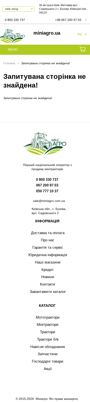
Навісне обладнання (47, 347)
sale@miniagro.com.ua (49, 201)
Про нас (47, 240)
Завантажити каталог (48, 292)
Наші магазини (48, 262)
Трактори (47, 332)
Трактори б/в (48, 339)
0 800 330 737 (15, 20)
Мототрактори (48, 317)
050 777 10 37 (47, 191)
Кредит (48, 270)
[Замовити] (83, 49)
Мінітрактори (48, 325)
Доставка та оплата (47, 233)
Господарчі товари (47, 361)
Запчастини (48, 354)
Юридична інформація (47, 255)
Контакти (47, 284)
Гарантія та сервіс (47, 247)
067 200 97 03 (47, 185)
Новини (47, 277)
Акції (48, 369)
